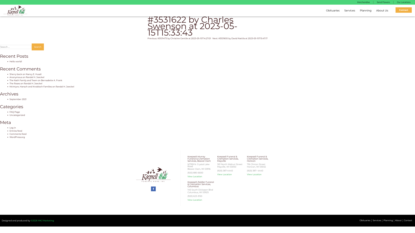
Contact (403, 10)
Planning (388, 220)
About (398, 220)
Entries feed (16, 131)
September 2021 (18, 99)
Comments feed (18, 134)
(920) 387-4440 (225, 170)
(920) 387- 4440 (255, 170)
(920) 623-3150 (195, 196)
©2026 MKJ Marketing (42, 220)
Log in (13, 127)
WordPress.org (17, 137)
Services (377, 220)
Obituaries (365, 220)
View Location (195, 177)
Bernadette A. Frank (51, 80)
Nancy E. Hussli (34, 74)
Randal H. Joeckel (35, 77)
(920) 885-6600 (195, 172)
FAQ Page (15, 112)
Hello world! (16, 61)
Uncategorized (17, 115)
